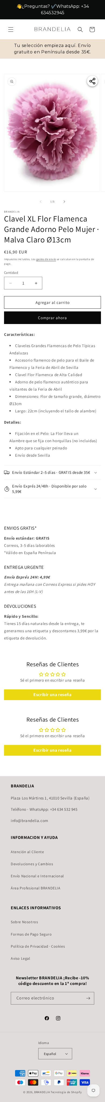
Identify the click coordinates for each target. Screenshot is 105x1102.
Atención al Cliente (27, 851)
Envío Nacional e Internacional (37, 876)
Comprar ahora (52, 317)
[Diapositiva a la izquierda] (41, 202)
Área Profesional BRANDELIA (36, 888)
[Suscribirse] (88, 998)
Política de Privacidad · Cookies (38, 946)
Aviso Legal (20, 958)
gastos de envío (46, 259)
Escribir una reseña (52, 694)
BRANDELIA (42, 1092)
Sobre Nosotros (24, 921)
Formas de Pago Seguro (31, 934)
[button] (11, 29)
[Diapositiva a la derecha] (64, 202)
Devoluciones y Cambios (32, 863)
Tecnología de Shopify (66, 1092)
